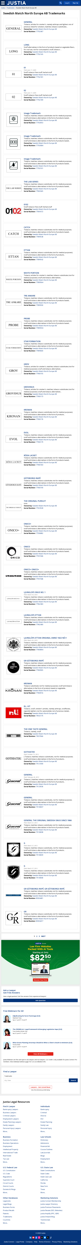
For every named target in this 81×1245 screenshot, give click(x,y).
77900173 (39, 396)
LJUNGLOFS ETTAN (32, 615)
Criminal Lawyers (9, 1116)
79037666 (39, 736)
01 (25, 67)
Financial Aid (45, 1146)
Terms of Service (44, 1242)
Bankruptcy (44, 1109)
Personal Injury (46, 1128)
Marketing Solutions (49, 1198)
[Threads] (42, 1237)
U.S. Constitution (9, 1170)
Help (35, 1242)
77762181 (39, 77)
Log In (67, 3)
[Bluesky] (45, 1237)
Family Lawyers (8, 1125)
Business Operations (10, 1143)
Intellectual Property (10, 1149)
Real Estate (7, 1156)
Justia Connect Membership (50, 1201)
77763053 (39, 123)
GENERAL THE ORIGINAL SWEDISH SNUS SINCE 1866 (48, 820)
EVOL (26, 432)
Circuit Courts (8, 1183)
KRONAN (28, 410)
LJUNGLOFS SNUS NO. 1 (35, 592)
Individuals (45, 1106)
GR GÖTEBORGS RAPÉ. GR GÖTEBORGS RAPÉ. (44, 889)
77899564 (39, 282)
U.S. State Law (46, 1167)
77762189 (39, 100)
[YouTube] (33, 1237)
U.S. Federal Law (10, 1167)
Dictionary (44, 1140)
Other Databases (10, 1198)
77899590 (39, 305)
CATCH (27, 227)
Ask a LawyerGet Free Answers (11, 991)
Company (29, 1242)
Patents (6, 1213)
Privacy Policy (57, 1242)
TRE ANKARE (29, 295)
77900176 (39, 419)
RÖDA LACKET (30, 455)
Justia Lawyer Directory (49, 1204)
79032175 (39, 716)
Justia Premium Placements (50, 1207)
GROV (26, 364)
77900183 (39, 465)
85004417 (39, 921)
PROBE (27, 318)
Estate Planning (46, 1122)
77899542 (39, 259)
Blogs (42, 1156)
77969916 (39, 693)
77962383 (39, 604)
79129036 (39, 786)
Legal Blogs (7, 1204)
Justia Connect (9, 1242)
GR (25, 911)
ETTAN (27, 250)
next (43, 936)
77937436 (39, 556)
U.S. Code (6, 1174)
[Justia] (16, 3)
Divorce (43, 1116)
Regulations (7, 1177)
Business (7, 1137)
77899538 (39, 237)
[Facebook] (36, 1237)
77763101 (39, 168)
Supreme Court (8, 1180)
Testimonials (45, 1220)
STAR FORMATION (32, 341)
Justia (3, 8)
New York (44, 1186)
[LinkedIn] (30, 1237)
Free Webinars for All (13, 1011)
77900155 (39, 374)
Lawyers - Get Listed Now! (40, 1087)
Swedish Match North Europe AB (44, 29)
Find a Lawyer (10, 1071)
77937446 (39, 579)
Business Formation (10, 1140)
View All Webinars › (40, 1054)
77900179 (39, 442)
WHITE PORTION (31, 273)
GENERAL (28, 22)
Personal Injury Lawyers (12, 1128)
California (44, 1180)
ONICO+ (27, 524)
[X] (48, 1237)
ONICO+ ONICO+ (31, 569)
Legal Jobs (7, 1201)
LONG (26, 45)
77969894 (39, 650)
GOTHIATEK (29, 752)
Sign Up (75, 3)
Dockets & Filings (9, 1189)
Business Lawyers (9, 1112)
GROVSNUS (29, 387)
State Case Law (46, 1177)
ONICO (27, 546)
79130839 (39, 855)
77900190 (39, 488)
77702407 (39, 31)
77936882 (39, 533)
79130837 (39, 807)
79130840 (39, 878)
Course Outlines (46, 1149)
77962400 (39, 624)
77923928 (39, 508)
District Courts (8, 1186)
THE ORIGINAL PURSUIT (35, 501)
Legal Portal (20, 1242)
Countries (6, 1220)
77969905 (39, 670)
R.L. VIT (27, 706)
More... (5, 1131)
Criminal (43, 1112)
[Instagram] (39, 1237)
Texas (42, 1189)
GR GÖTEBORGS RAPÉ (34, 660)
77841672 (39, 211)
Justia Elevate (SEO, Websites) (51, 1210)
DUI (41, 1119)
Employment (7, 1146)
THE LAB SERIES (31, 181)
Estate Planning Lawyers (12, 1122)
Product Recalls (8, 1210)
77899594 (39, 328)
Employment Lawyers (11, 1119)
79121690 (39, 764)
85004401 (39, 898)
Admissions (44, 1143)
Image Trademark (32, 113)
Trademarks (10, 8)
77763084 (39, 145)
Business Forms (9, 1207)
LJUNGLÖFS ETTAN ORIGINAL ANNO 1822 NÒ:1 (45, 638)
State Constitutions (47, 1170)
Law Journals (45, 1152)
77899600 (39, 351)
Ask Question (40, 1000)
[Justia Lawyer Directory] (50, 1237)
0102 (26, 204)
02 (25, 90)
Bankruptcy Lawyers (10, 1109)
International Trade (10, 1152)
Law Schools (45, 1137)
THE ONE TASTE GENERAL (36, 729)
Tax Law (6, 1159)
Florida (43, 1183)
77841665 (39, 191)
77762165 (39, 54)
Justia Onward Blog (47, 1217)
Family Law (44, 1125)
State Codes (44, 1174)
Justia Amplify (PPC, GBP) (49, 1213)
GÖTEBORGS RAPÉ (32, 478)
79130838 (39, 832)
